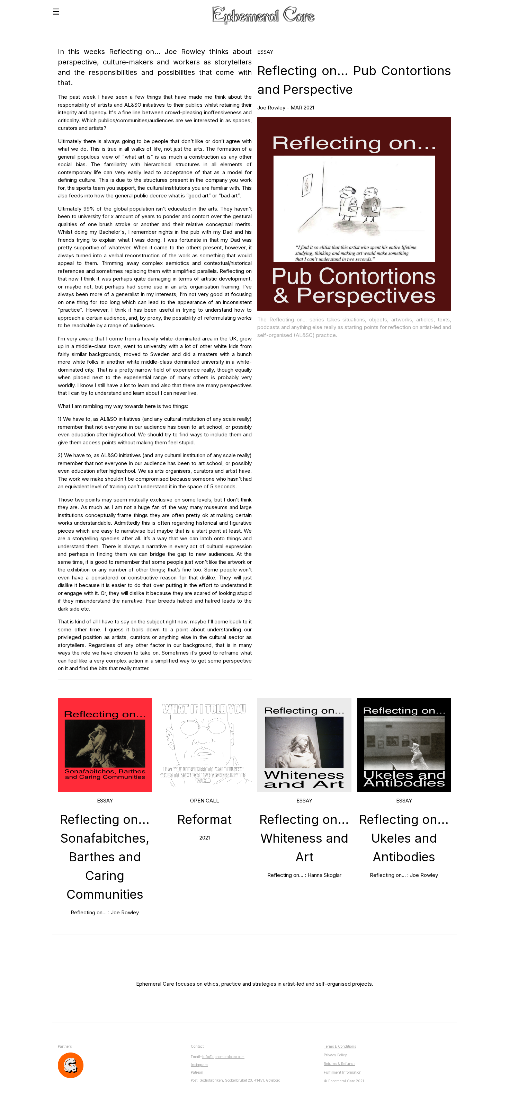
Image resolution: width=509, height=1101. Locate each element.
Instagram (199, 1065)
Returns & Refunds (339, 1064)
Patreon (197, 1072)
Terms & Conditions (340, 1046)
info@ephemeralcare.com (223, 1057)
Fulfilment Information (342, 1072)
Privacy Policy (335, 1055)
